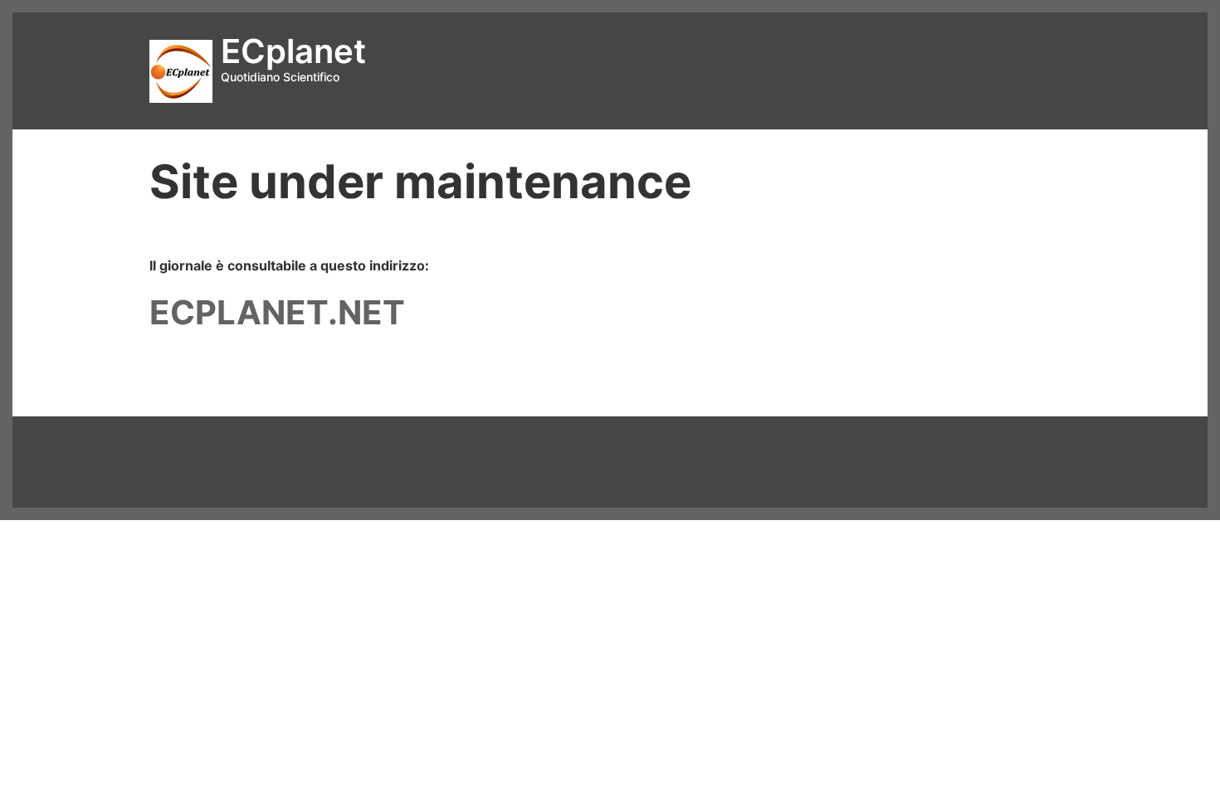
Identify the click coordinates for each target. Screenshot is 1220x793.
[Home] (180, 69)
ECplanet (293, 51)
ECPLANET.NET (277, 312)
